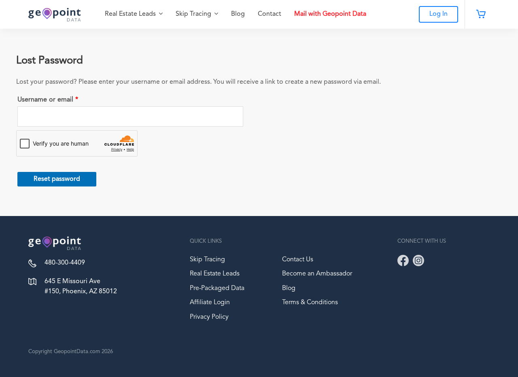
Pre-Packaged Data (217, 288)
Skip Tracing (194, 14)
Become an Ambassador (317, 274)
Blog (238, 14)
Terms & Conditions (310, 302)
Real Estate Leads (131, 14)
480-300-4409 (65, 263)
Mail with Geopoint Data (330, 14)
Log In (438, 14)
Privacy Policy (209, 317)
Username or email (61, 98)
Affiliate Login (210, 302)
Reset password (57, 179)
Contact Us (297, 259)
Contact (269, 14)
